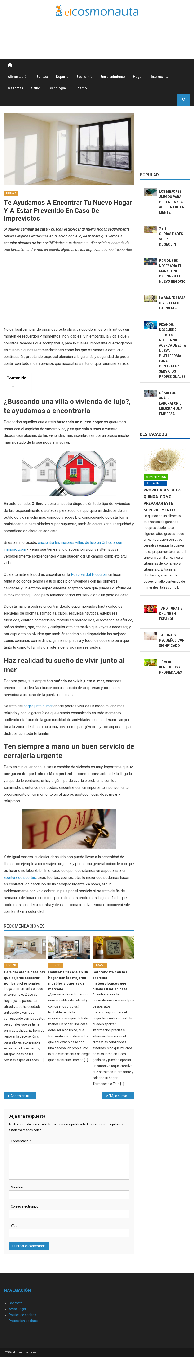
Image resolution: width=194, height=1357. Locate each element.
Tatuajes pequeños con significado (172, 640)
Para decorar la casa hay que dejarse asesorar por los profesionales (24, 978)
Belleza (42, 77)
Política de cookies (22, 1315)
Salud (35, 88)
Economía (84, 77)
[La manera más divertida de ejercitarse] (150, 298)
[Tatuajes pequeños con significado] (150, 636)
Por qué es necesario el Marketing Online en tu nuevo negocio (172, 271)
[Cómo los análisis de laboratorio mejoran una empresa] (150, 393)
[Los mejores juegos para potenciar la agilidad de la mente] (150, 192)
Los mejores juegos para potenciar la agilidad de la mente (171, 202)
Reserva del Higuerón (89, 574)
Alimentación (18, 77)
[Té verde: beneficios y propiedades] (150, 662)
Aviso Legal (17, 1309)
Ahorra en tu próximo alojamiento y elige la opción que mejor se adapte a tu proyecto (23, 1096)
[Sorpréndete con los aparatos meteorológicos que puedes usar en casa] (113, 947)
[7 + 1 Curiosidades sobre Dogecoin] (150, 229)
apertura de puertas (20, 877)
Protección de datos (24, 1321)
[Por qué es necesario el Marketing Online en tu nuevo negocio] (150, 261)
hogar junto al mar (38, 706)
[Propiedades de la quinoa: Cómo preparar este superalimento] (165, 459)
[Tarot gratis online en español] (150, 609)
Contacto (15, 1303)
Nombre (17, 1187)
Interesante (159, 77)
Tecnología (57, 88)
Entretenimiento (112, 77)
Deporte (62, 77)
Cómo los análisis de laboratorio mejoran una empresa (170, 403)
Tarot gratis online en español (171, 614)
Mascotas (15, 88)
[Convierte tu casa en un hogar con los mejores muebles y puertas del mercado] (69, 947)
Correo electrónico (24, 1206)
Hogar (138, 77)
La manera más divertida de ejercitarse (172, 303)
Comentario (21, 1141)
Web (14, 1226)
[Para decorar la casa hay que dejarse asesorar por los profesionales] (25, 947)
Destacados (153, 434)
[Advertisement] (104, 31)
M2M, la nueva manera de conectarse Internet (120, 1096)
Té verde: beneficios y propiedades (170, 667)
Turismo (80, 88)
